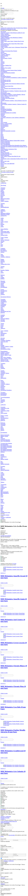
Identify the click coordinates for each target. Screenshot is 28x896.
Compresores (24, 77)
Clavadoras (3, 110)
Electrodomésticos (4, 124)
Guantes (23, 104)
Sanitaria (2, 52)
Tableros (2, 157)
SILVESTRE (12, 835)
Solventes (23, 83)
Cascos (6, 86)
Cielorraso (22, 140)
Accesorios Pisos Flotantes (6, 145)
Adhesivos (3, 87)
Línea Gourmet (4, 122)
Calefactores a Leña (10, 117)
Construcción (4, 27)
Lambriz (9, 67)
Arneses (2, 86)
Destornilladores (4, 94)
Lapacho (9, 156)
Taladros (2, 310)
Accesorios (7, 70)
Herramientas (3, 111)
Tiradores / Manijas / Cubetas (7, 346)
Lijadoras (3, 306)
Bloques (15, 32)
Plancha (2, 136)
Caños (5, 41)
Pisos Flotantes (14, 50)
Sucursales (3, 514)
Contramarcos (11, 149)
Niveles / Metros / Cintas (6, 95)
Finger (22, 158)
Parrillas (10, 123)
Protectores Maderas (16, 83)
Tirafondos (7, 100)
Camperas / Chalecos (16, 104)
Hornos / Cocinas (4, 123)
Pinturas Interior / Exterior (6, 58)
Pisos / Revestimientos (5, 144)
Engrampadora (9, 110)
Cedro (2, 156)
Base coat (3, 75)
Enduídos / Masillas (5, 65)
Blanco (2, 161)
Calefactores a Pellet (5, 410)
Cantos (8, 158)
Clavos (23, 100)
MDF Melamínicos (5, 493)
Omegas (12, 70)
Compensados (13, 158)
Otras (12, 156)
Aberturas (3, 127)
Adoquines (3, 32)
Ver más (23, 32)
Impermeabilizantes (5, 36)
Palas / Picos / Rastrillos (6, 357)
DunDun (6, 55)
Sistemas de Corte (4, 359)
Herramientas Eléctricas (6, 76)
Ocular (9, 86)
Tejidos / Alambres (5, 34)
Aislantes (2, 61)
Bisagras (7, 90)
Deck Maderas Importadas (6, 445)
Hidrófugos (7, 37)
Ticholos (2, 193)
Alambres (3, 35)
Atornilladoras (14, 77)
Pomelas (2, 345)
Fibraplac (3, 162)
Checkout (3, 883)
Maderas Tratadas (13, 140)
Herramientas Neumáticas (6, 109)
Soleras (15, 70)
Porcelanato (8, 50)
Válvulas (22, 47)
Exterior (2, 72)
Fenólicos (18, 158)
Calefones (16, 117)
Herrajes (2, 89)
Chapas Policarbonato (5, 232)
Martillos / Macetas (21, 94)
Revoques (3, 195)
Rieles (9, 98)
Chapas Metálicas (4, 43)
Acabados (3, 83)
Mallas (9, 35)
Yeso (10, 65)
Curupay (5, 156)
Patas (2, 344)
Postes (4, 151)
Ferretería (18, 27)
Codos (8, 41)
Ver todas (14, 563)
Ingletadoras (3, 305)
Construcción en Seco (11, 27)
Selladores (3, 113)
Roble (15, 156)
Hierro (2, 196)
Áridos (11, 32)
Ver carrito (3, 877)
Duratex (2, 164)
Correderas (3, 98)
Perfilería (2, 69)
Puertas (2, 128)
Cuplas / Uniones (14, 41)
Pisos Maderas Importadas (6, 449)
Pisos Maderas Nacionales (6, 450)
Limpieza (3, 106)
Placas (2, 64)
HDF (13, 163)
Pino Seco (10, 153)
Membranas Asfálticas (17, 37)
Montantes (3, 70)
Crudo (8, 161)
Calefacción (3, 116)
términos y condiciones (9, 860)
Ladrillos (19, 32)
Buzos (2, 104)
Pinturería (3, 57)
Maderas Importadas (5, 155)
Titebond (2, 115)
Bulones (20, 100)
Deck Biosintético (16, 145)
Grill (2, 132)
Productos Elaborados (5, 141)
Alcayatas (3, 90)
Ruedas (12, 98)
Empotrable (7, 130)
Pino (2, 151)
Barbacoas (3, 129)
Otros (6, 35)
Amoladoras (8, 77)
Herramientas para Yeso (6, 80)
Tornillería (3, 99)
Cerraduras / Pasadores (14, 90)
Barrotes (6, 149)
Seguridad (3, 84)
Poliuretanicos (14, 88)
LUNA (2, 836)
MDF (18, 140)
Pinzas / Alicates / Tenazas (6, 358)
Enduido (13, 72)
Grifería (5, 53)
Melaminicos (3, 29)
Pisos (2, 49)
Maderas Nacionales (5, 140)
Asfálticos (3, 37)
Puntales (2, 199)
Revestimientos (4, 71)
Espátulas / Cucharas (12, 94)
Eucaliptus (3, 153)
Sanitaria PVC (4, 40)
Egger (2, 160)
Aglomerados (4, 158)
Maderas (25, 27)
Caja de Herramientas (5, 112)
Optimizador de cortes (11, 29)
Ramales (2, 224)
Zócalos (2, 149)
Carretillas (14, 112)
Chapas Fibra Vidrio (15, 43)
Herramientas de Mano (5, 93)
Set (11, 112)
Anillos (2, 41)
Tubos (25, 47)
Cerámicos (3, 50)
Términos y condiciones (6, 517)
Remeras (2, 387)
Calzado (5, 104)
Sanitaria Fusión (4, 46)
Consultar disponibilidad (6, 535)
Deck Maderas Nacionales (11, 146)
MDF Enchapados (4, 491)
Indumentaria (3, 103)
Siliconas (19, 88)
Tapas (2, 225)
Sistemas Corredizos (5, 97)
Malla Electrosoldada (5, 198)
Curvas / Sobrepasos (15, 47)
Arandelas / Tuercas (13, 100)
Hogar (22, 27)
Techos (2, 42)
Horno (2, 134)
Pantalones (3, 386)
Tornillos (19, 70)
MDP (11, 163)
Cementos (8, 32)
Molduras (3, 67)
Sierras (2, 309)
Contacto (7, 514)
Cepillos (19, 77)
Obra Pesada (3, 31)
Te (1, 243)
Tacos (2, 376)
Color (5, 161)
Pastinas (2, 55)
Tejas (8, 44)
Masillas (7, 83)
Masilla (2, 74)
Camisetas (9, 104)
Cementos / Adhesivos (5, 54)
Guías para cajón (22, 90)
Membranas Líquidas (5, 38)
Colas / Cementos (4, 88)
